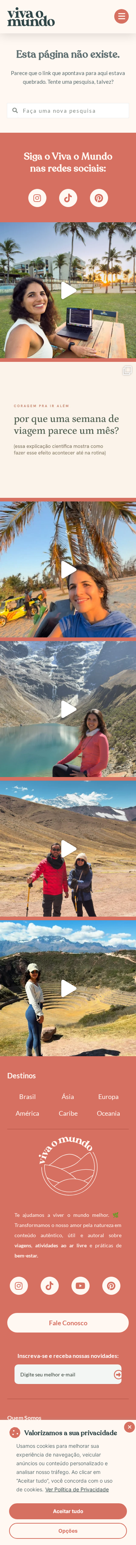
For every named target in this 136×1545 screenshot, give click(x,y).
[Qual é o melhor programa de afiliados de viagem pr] (68, 290)
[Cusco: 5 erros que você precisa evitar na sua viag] (68, 709)
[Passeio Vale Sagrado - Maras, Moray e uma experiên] (68, 988)
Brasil (27, 1096)
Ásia (68, 1096)
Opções (68, 1531)
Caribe (68, 1113)
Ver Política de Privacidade (77, 1489)
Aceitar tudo (68, 1511)
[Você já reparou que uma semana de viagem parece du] (68, 430)
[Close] (128, 1426)
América (27, 1113)
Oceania (108, 1113)
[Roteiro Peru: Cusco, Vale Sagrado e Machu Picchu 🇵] (68, 849)
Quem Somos (24, 1417)
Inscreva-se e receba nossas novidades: (68, 1355)
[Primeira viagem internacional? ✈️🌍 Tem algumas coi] (68, 569)
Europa (108, 1096)
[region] (68, 1482)
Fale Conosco (68, 1323)
